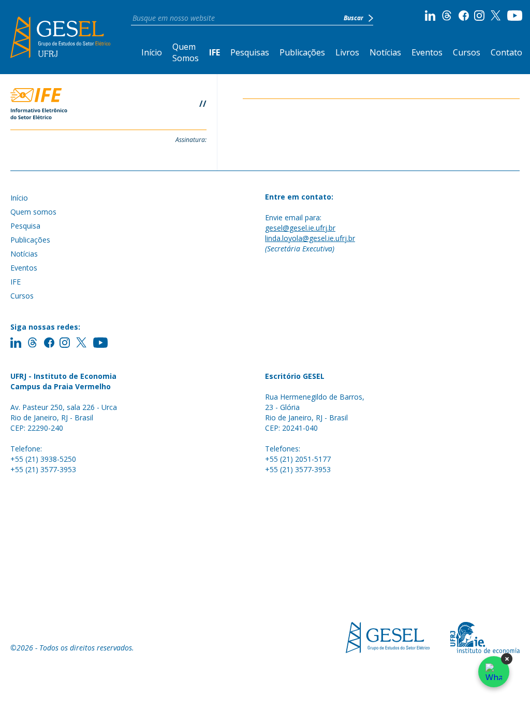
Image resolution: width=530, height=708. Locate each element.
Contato (506, 52)
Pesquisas (249, 52)
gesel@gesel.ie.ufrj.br (300, 228)
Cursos (466, 52)
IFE (214, 52)
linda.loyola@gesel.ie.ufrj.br (310, 238)
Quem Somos (185, 52)
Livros (347, 52)
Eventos (427, 52)
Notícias (385, 52)
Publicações (302, 52)
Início (151, 52)
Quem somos (33, 212)
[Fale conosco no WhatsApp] (493, 671)
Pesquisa (25, 226)
